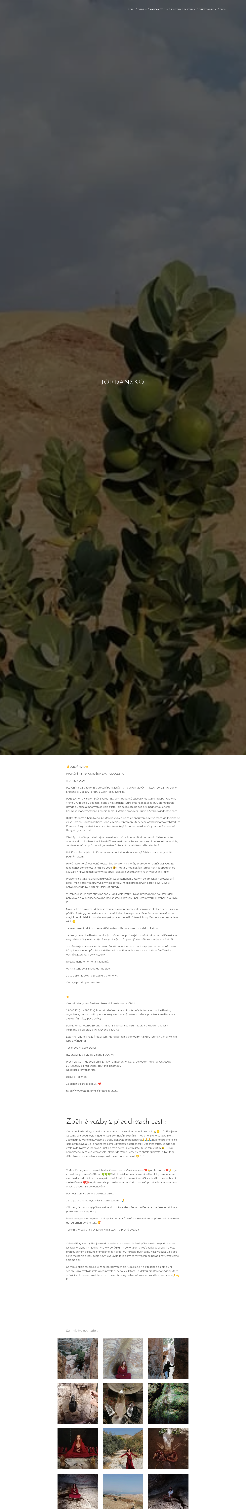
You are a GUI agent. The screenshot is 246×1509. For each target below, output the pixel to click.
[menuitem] (132, 9)
